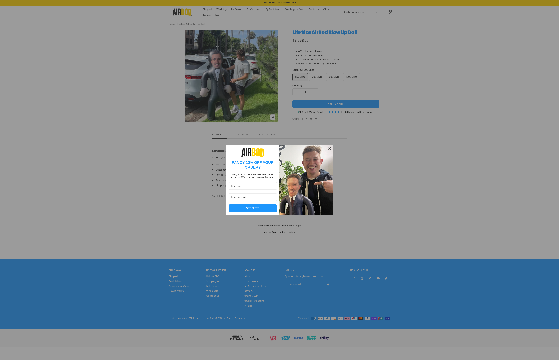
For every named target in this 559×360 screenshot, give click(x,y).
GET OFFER (252, 208)
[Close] (329, 148)
